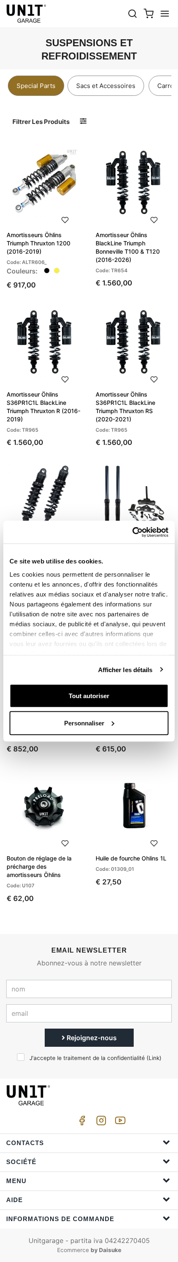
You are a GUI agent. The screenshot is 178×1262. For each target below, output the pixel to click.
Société (21, 1161)
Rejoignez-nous (91, 1038)
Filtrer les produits (41, 122)
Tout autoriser (89, 695)
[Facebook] (80, 1123)
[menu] (165, 13)
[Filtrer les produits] (83, 121)
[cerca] (132, 13)
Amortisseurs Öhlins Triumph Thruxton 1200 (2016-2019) (38, 243)
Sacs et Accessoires (105, 86)
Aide (14, 1199)
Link (154, 1058)
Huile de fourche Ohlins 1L (131, 858)
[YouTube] (118, 1123)
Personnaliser (84, 722)
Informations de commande (60, 1218)
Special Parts (36, 86)
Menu (16, 1180)
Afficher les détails (125, 669)
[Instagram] (99, 1123)
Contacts (25, 1142)
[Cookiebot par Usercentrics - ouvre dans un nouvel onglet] (132, 532)
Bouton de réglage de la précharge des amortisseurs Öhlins (39, 866)
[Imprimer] (65, 219)
